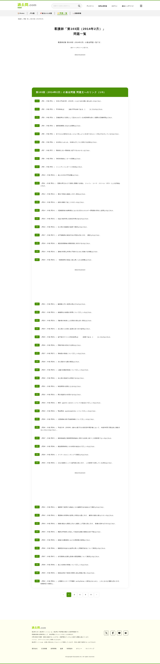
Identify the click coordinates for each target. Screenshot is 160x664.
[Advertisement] (80, 69)
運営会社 (35, 648)
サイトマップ (90, 648)
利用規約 (69, 648)
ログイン (114, 6)
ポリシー (79, 648)
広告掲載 (44, 648)
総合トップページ (128, 6)
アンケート (90, 6)
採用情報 (53, 648)
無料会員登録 (102, 6)
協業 (61, 648)
